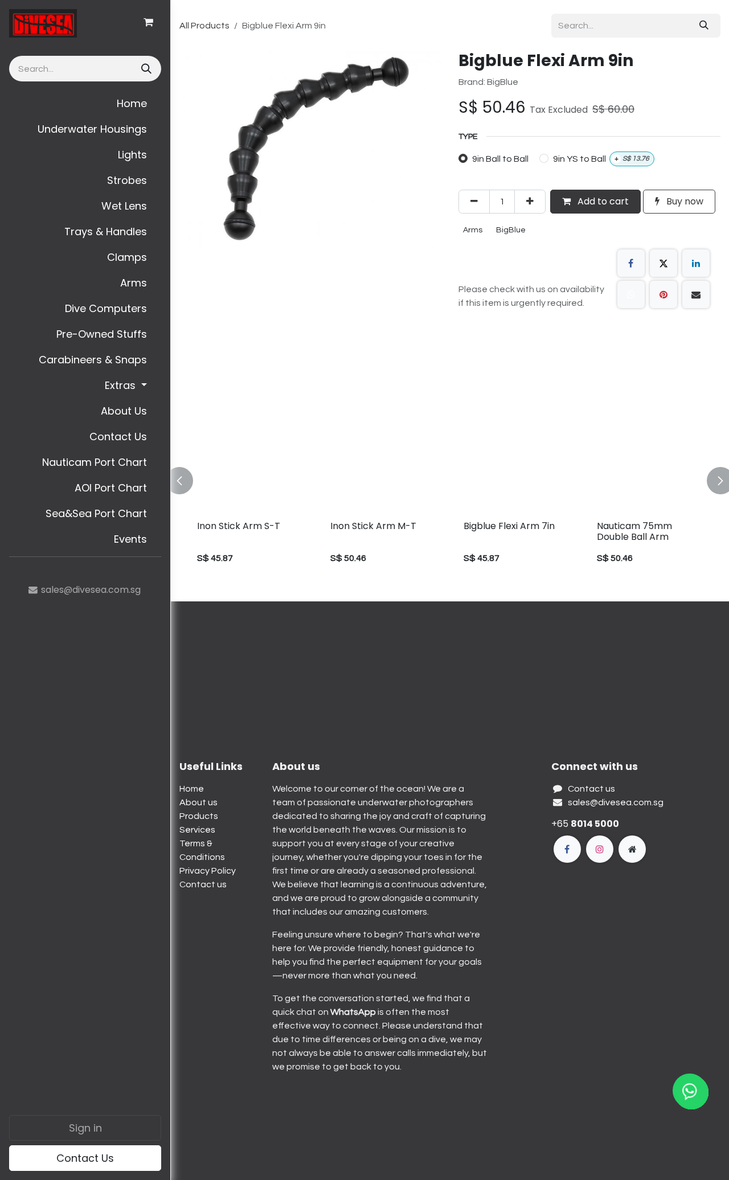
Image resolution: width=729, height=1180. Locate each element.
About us (198, 802)
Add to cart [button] (602, 201)
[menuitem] (85, 103)
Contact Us (85, 1158)
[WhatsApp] (631, 294)
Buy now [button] (683, 201)
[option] (449, 480)
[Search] (145, 68)
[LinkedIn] (696, 263)
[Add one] (530, 202)
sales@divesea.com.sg (616, 802)
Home (191, 788)
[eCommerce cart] (148, 22)
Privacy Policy (207, 870)
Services (197, 829)
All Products (204, 25)
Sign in (85, 1128)
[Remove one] (474, 202)
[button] (186, 480)
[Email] (696, 294)
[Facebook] (631, 263)
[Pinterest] (663, 294)
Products (198, 816)
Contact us (203, 884)
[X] (663, 263)
